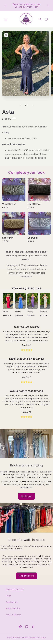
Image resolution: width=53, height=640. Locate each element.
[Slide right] (33, 105)
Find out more (10, 126)
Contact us (12, 602)
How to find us (13, 614)
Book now (26, 496)
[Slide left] (20, 105)
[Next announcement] (48, 5)
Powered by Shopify (37, 637)
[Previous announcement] (5, 5)
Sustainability (13, 608)
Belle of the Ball (21, 637)
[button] (6, 19)
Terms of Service (15, 589)
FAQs (8, 595)
